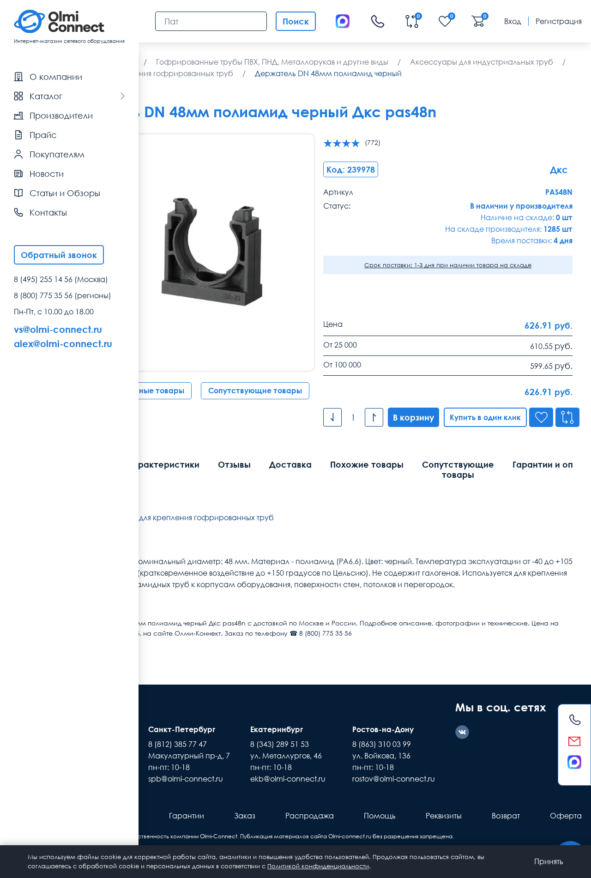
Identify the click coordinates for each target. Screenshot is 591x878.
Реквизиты (444, 815)
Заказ (244, 815)
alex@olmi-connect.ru (63, 343)
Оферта (566, 815)
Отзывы (234, 464)
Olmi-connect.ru (349, 836)
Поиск (296, 21)
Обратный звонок (59, 255)
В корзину (413, 417)
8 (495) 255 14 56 (43, 279)
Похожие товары (367, 464)
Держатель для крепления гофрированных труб (185, 517)
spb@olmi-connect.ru (185, 778)
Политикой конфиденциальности (318, 866)
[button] (291, 252)
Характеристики (163, 464)
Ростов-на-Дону (383, 729)
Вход (512, 21)
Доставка (290, 464)
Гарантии (186, 815)
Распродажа (309, 815)
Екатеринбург (276, 729)
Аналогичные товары (143, 390)
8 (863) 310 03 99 (381, 744)
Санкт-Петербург (181, 729)
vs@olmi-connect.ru (58, 329)
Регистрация (559, 21)
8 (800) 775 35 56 (43, 295)
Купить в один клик (485, 417)
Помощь (380, 815)
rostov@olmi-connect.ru (393, 778)
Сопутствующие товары (255, 390)
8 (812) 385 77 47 (177, 744)
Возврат (506, 815)
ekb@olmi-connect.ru (288, 778)
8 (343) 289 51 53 (279, 744)
